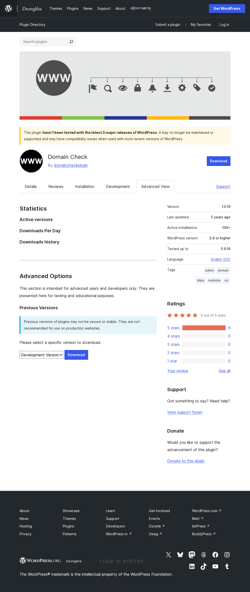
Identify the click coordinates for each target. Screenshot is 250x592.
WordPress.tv (119, 534)
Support (223, 186)
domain (223, 270)
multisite (214, 280)
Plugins (68, 526)
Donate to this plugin (186, 460)
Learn (110, 511)
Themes (69, 518)
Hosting (26, 526)
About (24, 511)
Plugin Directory (32, 24)
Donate (157, 526)
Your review (177, 370)
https (200, 280)
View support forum (184, 412)
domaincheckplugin (71, 165)
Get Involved (159, 511)
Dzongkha (74, 561)
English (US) (220, 259)
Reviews (55, 186)
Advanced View (155, 186)
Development (118, 186)
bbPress (201, 526)
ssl (226, 280)
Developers (115, 526)
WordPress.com (207, 511)
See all (224, 370)
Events (154, 518)
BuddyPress (204, 534)
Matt (198, 518)
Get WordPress (227, 8)
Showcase (71, 511)
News (24, 518)
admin (209, 270)
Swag (155, 534)
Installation (84, 186)
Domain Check (67, 156)
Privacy (25, 534)
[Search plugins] (71, 42)
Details (31, 186)
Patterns (69, 534)
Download (218, 161)
